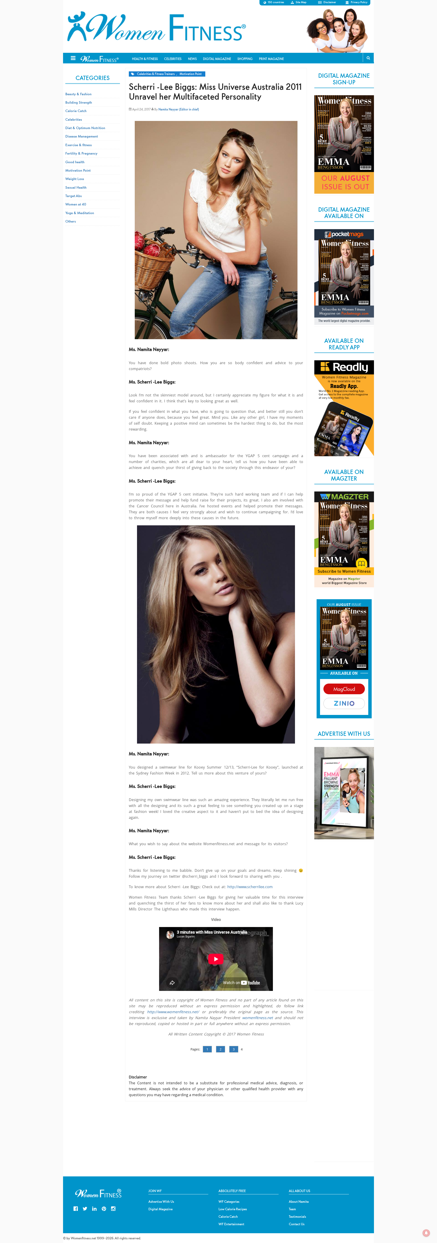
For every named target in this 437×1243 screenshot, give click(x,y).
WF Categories (228, 1202)
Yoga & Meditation (79, 213)
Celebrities (73, 119)
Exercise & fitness (78, 145)
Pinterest (104, 1208)
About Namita (299, 1202)
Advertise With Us (161, 1202)
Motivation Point (191, 74)
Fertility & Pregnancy (81, 153)
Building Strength (78, 102)
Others (70, 221)
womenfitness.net (257, 1017)
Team (292, 1209)
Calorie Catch (75, 110)
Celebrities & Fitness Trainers (156, 74)
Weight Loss (74, 178)
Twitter (85, 1208)
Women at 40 (75, 204)
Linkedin (94, 1208)
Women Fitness (156, 26)
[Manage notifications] (426, 1233)
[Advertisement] (344, 919)
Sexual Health (75, 187)
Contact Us (297, 1224)
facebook (75, 1208)
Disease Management (81, 136)
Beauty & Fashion (78, 94)
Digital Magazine (160, 1209)
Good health (74, 162)
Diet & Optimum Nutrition (85, 127)
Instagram (113, 1208)
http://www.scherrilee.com (250, 886)
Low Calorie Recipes (232, 1209)
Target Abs (73, 195)
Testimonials (297, 1217)
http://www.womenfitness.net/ (173, 1011)
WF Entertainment (231, 1224)
